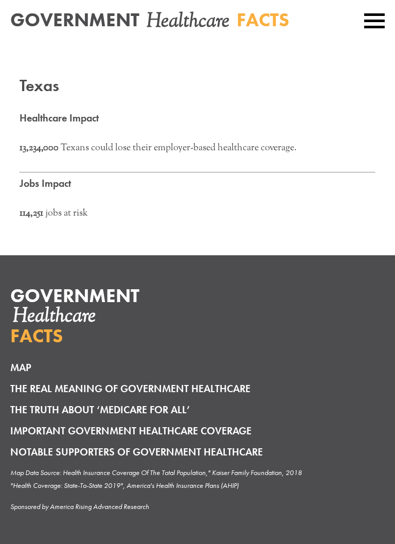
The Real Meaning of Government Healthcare (130, 388)
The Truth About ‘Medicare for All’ (100, 409)
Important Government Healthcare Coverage (131, 430)
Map (20, 367)
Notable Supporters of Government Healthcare (136, 452)
